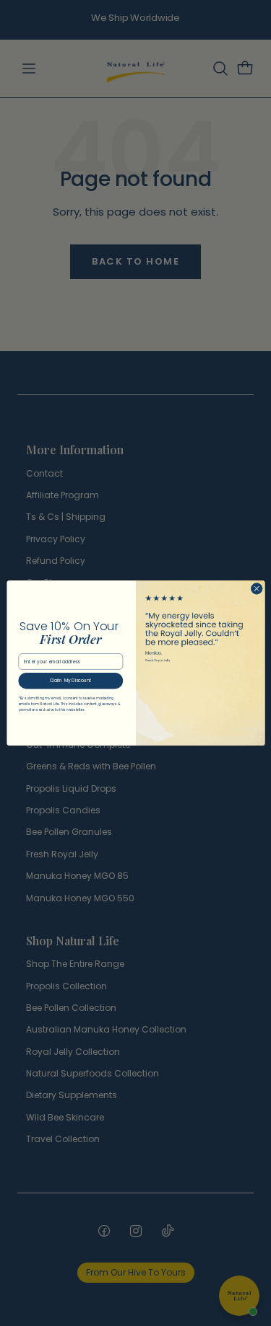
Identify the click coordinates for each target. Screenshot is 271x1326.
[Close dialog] (256, 589)
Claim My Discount (70, 681)
